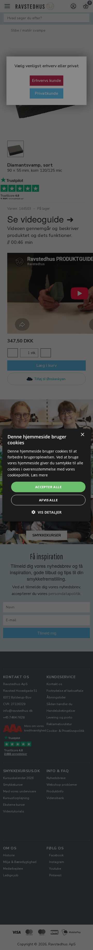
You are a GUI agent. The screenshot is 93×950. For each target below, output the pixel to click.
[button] (46, 512)
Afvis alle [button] (48, 500)
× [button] (82, 434)
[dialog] (46, 475)
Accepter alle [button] (48, 486)
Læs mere (39, 474)
